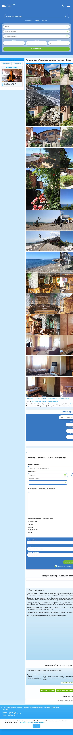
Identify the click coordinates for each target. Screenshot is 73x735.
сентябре (50, 401)
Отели (37, 21)
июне (36, 401)
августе (44, 401)
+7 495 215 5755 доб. (10, 83)
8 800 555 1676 (11, 715)
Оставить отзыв (47, 690)
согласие (63, 566)
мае (33, 401)
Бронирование (52, 398)
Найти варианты (36, 49)
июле (40, 401)
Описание (30, 398)
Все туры (45, 21)
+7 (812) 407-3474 (16, 714)
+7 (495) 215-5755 (11, 712)
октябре (55, 401)
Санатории (28, 21)
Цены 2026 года (41, 398)
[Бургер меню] (68, 5)
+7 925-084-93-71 (9, 85)
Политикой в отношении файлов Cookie (32, 722)
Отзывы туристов (63, 398)
